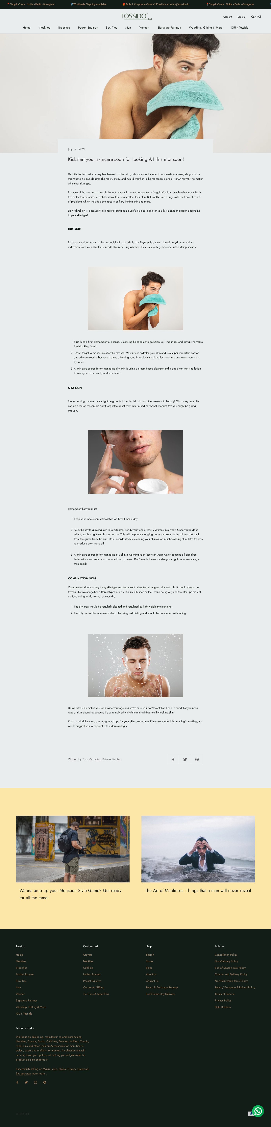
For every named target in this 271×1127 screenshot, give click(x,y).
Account (227, 17)
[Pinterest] (44, 1082)
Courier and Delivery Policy (231, 974)
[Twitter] (26, 1082)
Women (144, 27)
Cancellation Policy (226, 955)
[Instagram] (35, 1082)
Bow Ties (111, 27)
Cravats (87, 955)
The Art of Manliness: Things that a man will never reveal (198, 890)
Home (27, 27)
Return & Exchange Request (162, 987)
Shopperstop (23, 1073)
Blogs (149, 968)
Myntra (47, 1069)
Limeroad (82, 1069)
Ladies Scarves (92, 974)
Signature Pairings (169, 27)
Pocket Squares (88, 27)
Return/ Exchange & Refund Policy (235, 987)
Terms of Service (224, 994)
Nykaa (62, 1069)
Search (241, 17)
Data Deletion (223, 1007)
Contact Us (152, 981)
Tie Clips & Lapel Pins (96, 994)
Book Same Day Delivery (160, 994)
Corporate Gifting (93, 987)
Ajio (54, 1069)
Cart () (256, 16)
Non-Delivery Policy (226, 961)
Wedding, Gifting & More (206, 27)
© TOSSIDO (22, 1114)
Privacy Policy (223, 1000)
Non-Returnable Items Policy (231, 981)
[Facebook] (17, 1082)
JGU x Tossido (239, 27)
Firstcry (71, 1069)
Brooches (64, 27)
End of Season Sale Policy (230, 968)
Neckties (44, 27)
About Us (151, 974)
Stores (149, 961)
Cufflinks (88, 968)
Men (128, 27)
